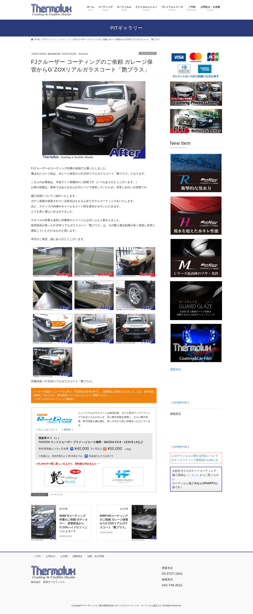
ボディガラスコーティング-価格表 (54, 399)
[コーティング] (43, 514)
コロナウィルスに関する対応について (194, 455)
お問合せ (50, 556)
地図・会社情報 (95, 556)
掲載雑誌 (77, 556)
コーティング (147, 53)
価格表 (67, 429)
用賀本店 (175, 369)
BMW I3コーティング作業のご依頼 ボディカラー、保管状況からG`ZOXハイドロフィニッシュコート (73, 523)
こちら (193, 474)
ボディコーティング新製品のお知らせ (194, 460)
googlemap (180, 402)
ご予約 (37, 556)
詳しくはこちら (46, 429)
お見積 (64, 556)
